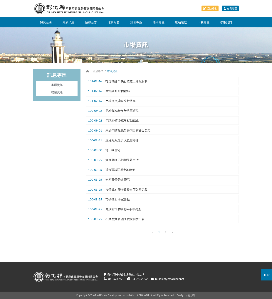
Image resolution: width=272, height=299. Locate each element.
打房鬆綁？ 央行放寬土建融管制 (126, 81)
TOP (266, 275)
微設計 (191, 295)
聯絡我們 (226, 22)
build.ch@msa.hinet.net (169, 278)
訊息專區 (136, 22)
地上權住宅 (112, 150)
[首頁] (87, 71)
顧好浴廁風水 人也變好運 (122, 140)
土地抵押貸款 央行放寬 (120, 100)
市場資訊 (57, 85)
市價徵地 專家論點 (117, 199)
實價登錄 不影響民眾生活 (122, 160)
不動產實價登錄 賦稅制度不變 (125, 219)
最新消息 (68, 22)
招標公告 (91, 22)
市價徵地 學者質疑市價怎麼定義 (126, 189)
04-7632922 (116, 278)
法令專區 (158, 22)
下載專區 (203, 22)
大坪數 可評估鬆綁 (117, 91)
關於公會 (46, 22)
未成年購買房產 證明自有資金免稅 (127, 130)
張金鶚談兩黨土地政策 (120, 169)
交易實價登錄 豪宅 (117, 179)
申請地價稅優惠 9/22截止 (122, 120)
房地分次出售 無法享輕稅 (122, 110)
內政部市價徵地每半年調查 (123, 209)
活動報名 (211, 8)
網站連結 (181, 22)
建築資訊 (57, 92)
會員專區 (232, 8)
